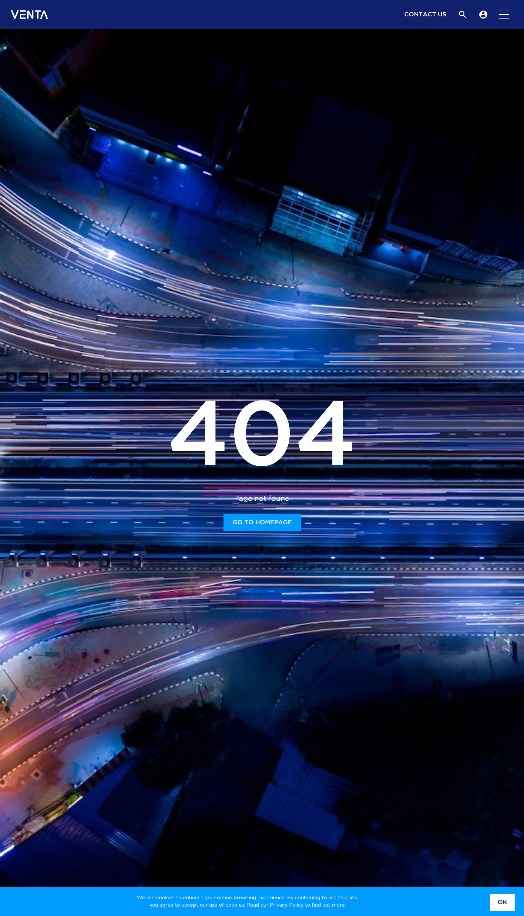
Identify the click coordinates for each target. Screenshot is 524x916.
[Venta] (29, 14)
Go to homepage (262, 522)
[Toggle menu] (504, 14)
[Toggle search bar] (463, 14)
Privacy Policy (287, 905)
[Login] (483, 14)
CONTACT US (425, 14)
